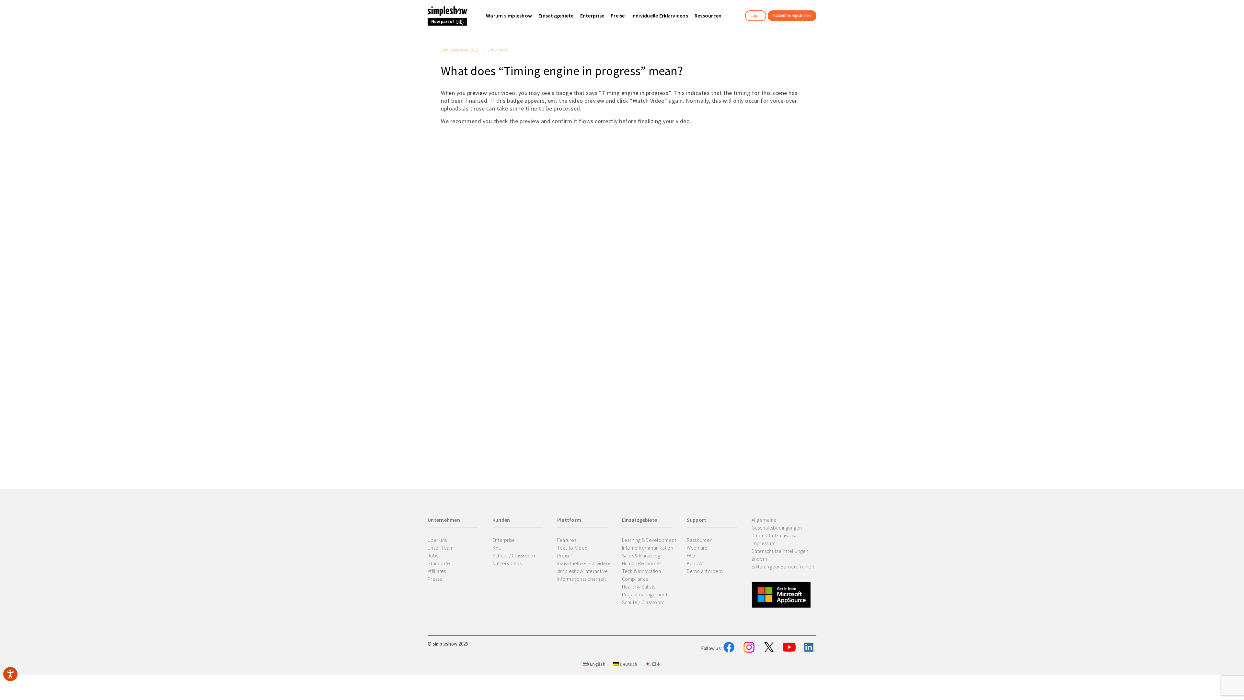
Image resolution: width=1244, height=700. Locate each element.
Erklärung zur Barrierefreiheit (783, 566)
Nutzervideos (507, 563)
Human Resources (642, 563)
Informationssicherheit (581, 579)
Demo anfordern (705, 571)
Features (566, 540)
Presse (435, 579)
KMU (497, 547)
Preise (564, 555)
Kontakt (695, 563)
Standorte (439, 563)
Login (756, 15)
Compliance (635, 579)
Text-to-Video (572, 547)
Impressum (764, 543)
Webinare (697, 547)
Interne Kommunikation (647, 547)
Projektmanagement (644, 594)
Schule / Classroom (513, 555)
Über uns (437, 540)
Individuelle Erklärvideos (584, 563)
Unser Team (441, 547)
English (597, 664)
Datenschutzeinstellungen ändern (780, 555)
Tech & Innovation (641, 571)
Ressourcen (700, 540)
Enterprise (503, 540)
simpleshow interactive (582, 571)
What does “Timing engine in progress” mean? (562, 70)
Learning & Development (649, 540)
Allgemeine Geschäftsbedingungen (777, 524)
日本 (656, 664)
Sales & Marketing (641, 555)
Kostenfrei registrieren (792, 15)
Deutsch (628, 664)
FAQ (691, 555)
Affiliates (437, 571)
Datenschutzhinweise (775, 535)
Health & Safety (639, 586)
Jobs (433, 555)
